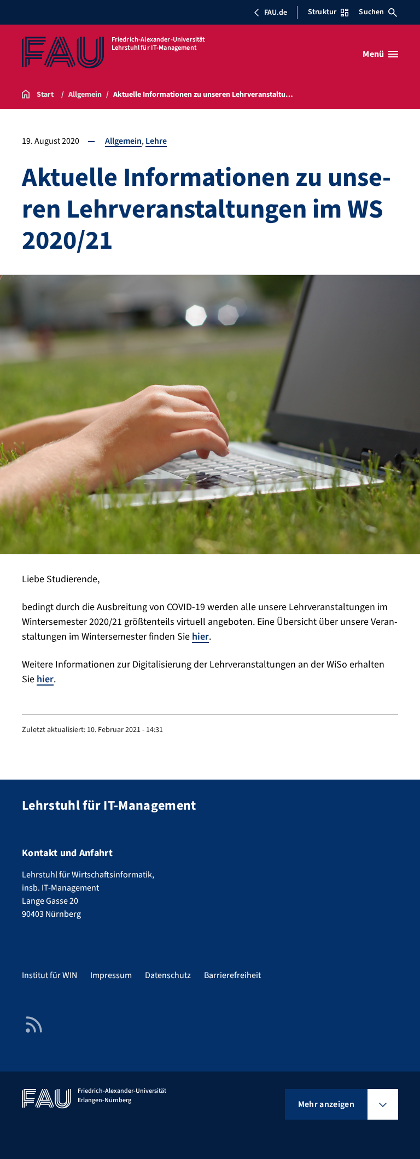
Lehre (156, 141)
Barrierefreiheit (232, 975)
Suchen (371, 12)
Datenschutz (168, 975)
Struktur (322, 12)
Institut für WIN (49, 975)
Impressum (111, 975)
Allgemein (123, 141)
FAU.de (275, 12)
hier (200, 636)
